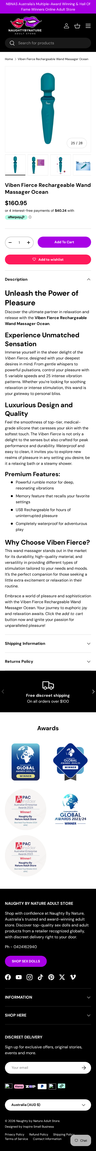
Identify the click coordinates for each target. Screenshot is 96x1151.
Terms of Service (16, 1139)
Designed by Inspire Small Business (29, 1127)
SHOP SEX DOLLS (26, 961)
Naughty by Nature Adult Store (38, 1121)
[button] (77, 25)
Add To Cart (64, 242)
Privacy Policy (14, 1134)
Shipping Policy (64, 1134)
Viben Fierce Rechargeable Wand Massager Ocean (53, 59)
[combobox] (48, 43)
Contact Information (47, 1139)
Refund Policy (38, 1134)
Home (9, 59)
